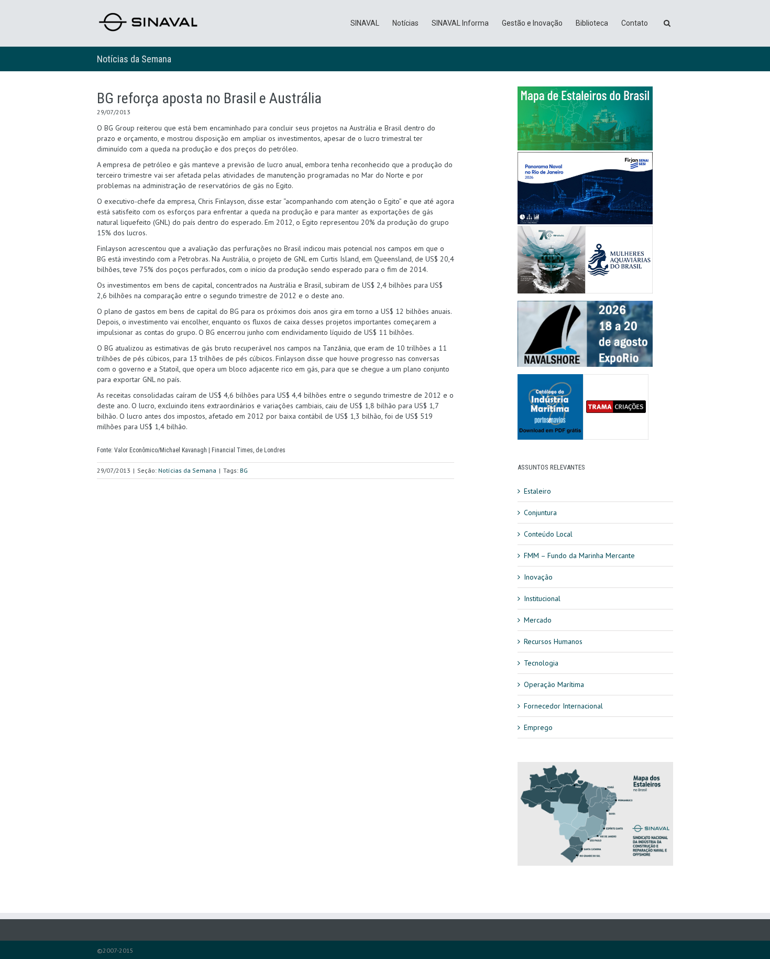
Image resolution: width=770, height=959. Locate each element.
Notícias (405, 23)
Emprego (538, 727)
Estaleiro (537, 491)
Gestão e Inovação (532, 23)
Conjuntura (540, 512)
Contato (634, 23)
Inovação (538, 577)
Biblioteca (592, 23)
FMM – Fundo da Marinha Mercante (579, 555)
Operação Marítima (554, 684)
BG (244, 470)
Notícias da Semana (134, 58)
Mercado (538, 620)
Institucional (542, 598)
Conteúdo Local (548, 534)
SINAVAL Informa (460, 23)
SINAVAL (364, 23)
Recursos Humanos (553, 641)
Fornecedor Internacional (563, 706)
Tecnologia (541, 663)
